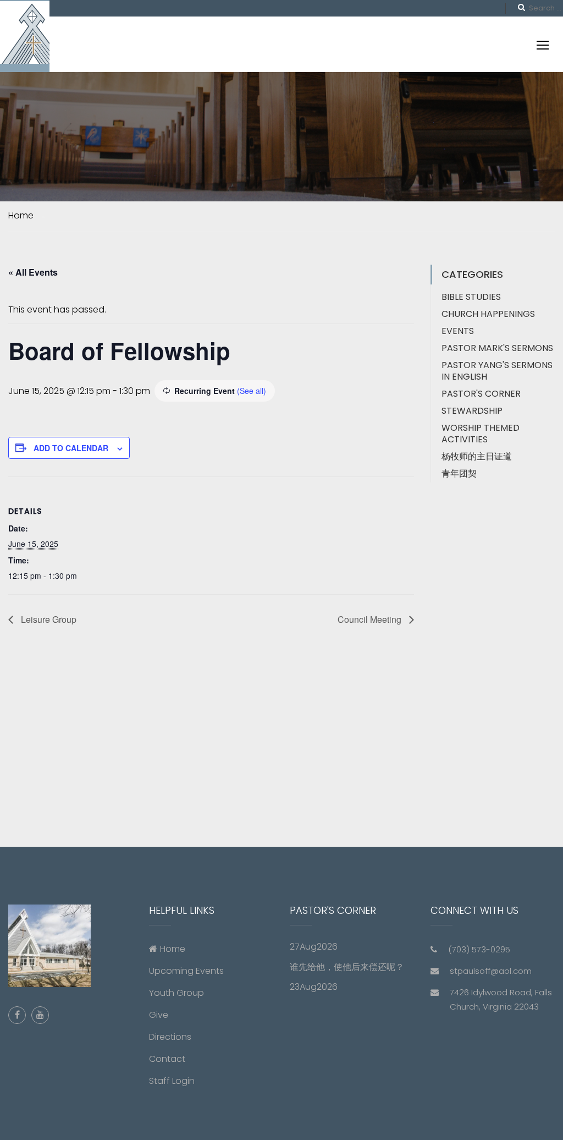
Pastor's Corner (481, 393)
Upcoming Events (186, 970)
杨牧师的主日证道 (476, 456)
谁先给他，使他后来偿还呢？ (347, 967)
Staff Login (172, 1081)
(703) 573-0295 (479, 949)
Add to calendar (71, 447)
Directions (170, 1037)
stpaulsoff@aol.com (491, 971)
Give (158, 1015)
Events (457, 331)
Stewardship (472, 410)
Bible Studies (471, 297)
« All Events (33, 272)
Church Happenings (488, 314)
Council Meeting (371, 619)
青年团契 (459, 473)
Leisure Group (47, 619)
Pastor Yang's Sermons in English (497, 371)
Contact (167, 1059)
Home (172, 948)
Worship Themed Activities (480, 433)
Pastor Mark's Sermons (497, 348)
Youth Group (176, 992)
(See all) (251, 390)
